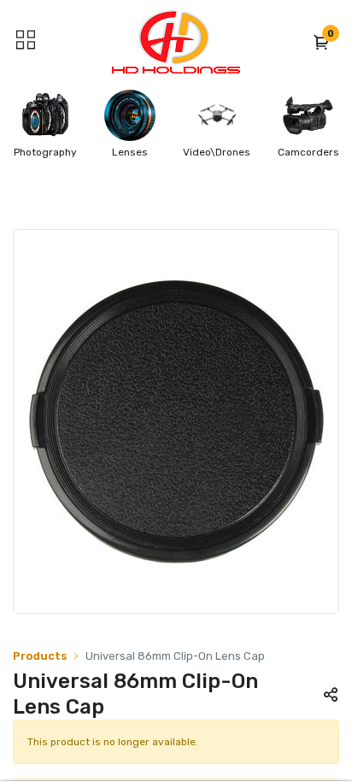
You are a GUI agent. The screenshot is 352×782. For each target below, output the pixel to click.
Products (40, 656)
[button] (322, 42)
